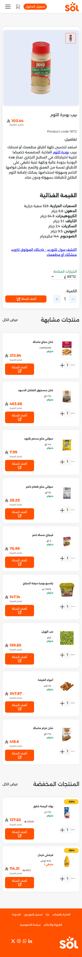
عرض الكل (10, 320)
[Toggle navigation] (8, 6)
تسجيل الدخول (35, 6)
